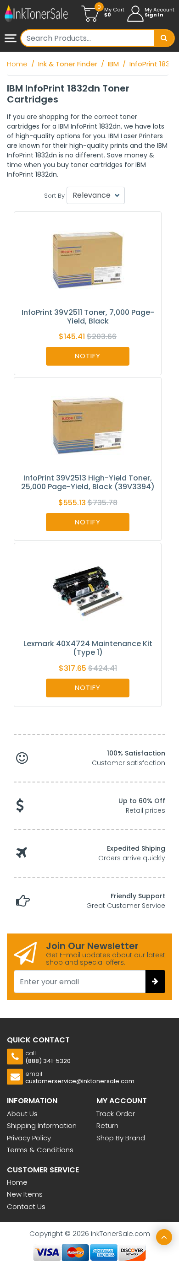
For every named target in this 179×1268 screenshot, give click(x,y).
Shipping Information (42, 1125)
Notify (88, 356)
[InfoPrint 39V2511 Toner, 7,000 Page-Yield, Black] (87, 259)
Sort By (54, 195)
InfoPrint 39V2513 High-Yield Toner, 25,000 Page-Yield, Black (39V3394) (88, 482)
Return (107, 1125)
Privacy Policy (29, 1138)
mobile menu (11, 38)
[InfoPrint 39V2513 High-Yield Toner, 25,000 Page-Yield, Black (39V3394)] (87, 425)
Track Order (115, 1113)
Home (17, 1182)
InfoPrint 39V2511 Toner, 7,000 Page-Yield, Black (88, 316)
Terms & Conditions (40, 1150)
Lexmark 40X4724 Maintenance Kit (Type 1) (87, 648)
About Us (22, 1113)
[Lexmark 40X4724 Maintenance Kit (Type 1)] (87, 590)
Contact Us (26, 1206)
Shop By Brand (120, 1138)
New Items (25, 1194)
